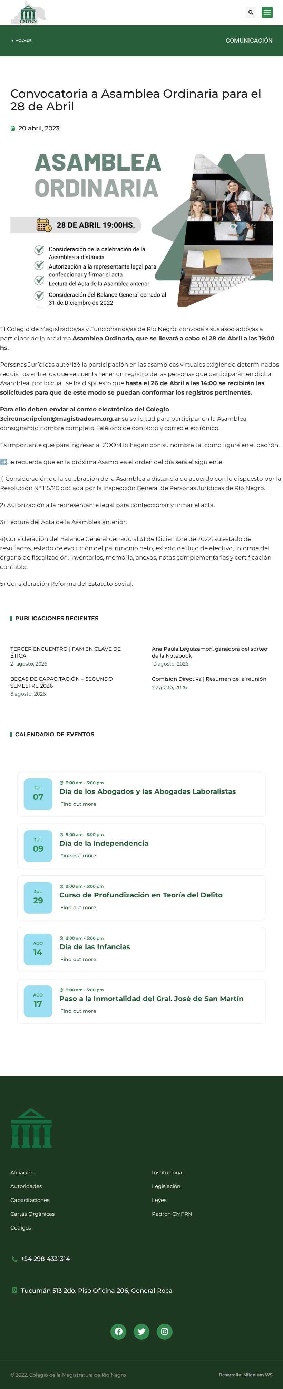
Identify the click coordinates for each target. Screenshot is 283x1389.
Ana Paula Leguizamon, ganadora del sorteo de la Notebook (209, 652)
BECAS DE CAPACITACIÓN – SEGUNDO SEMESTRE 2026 (61, 682)
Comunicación (249, 40)
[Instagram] (165, 1332)
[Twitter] (141, 1332)
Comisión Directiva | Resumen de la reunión (209, 679)
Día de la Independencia (103, 843)
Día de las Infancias (94, 947)
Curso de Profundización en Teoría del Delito (141, 895)
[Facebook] (118, 1332)
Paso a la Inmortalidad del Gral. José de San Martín (151, 998)
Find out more (78, 804)
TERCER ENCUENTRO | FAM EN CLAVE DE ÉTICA (65, 652)
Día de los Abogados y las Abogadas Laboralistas (147, 791)
